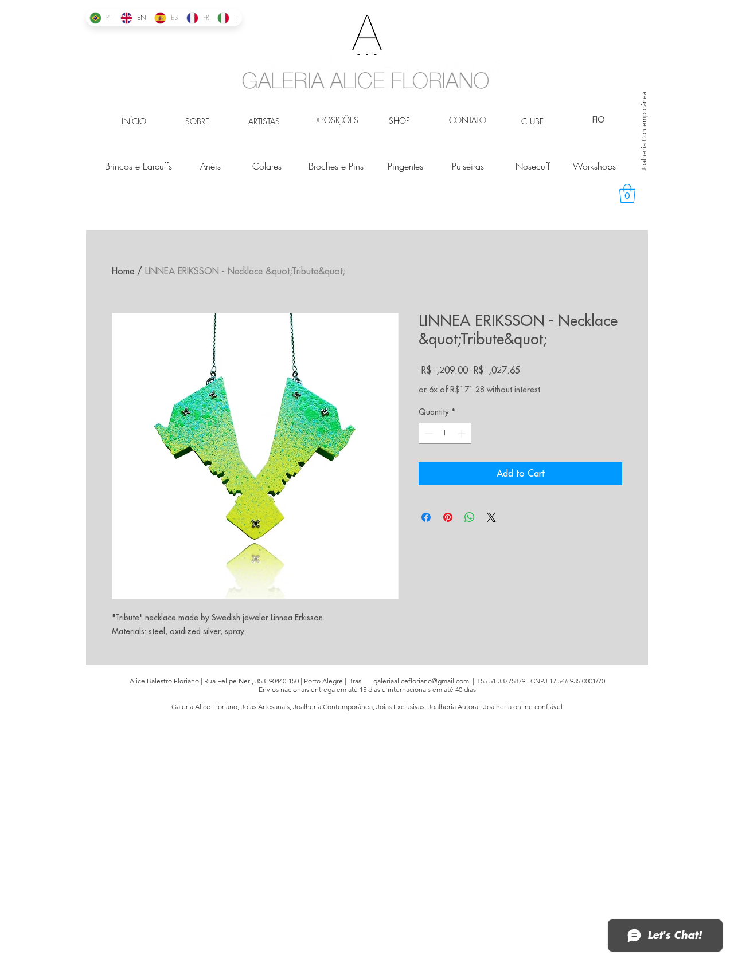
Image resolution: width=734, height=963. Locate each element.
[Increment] (462, 433)
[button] (627, 193)
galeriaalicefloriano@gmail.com (421, 681)
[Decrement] (427, 433)
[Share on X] (491, 517)
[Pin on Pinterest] (448, 517)
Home (123, 271)
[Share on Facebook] (426, 517)
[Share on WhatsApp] (470, 517)
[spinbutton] (445, 433)
